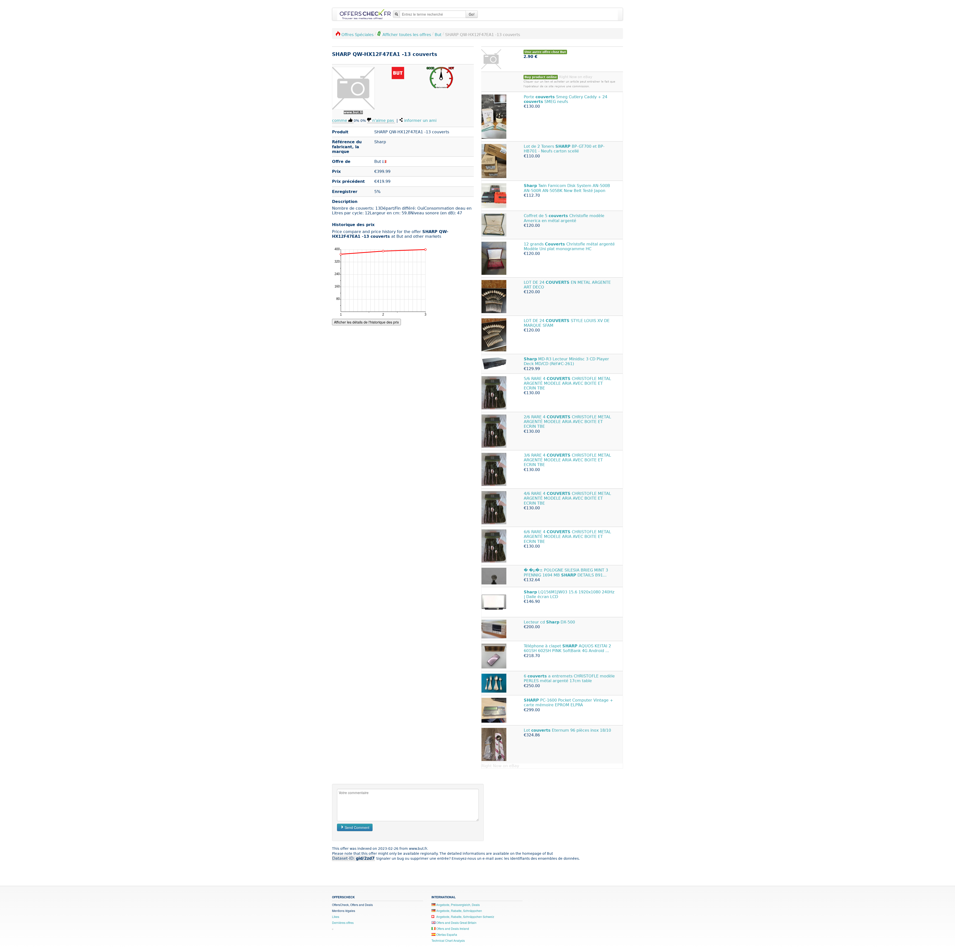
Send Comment (356, 827)
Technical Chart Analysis (448, 940)
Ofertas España (446, 934)
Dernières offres (343, 922)
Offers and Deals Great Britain (456, 922)
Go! (472, 14)
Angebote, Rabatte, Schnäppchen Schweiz (464, 916)
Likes (335, 916)
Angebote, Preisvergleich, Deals (457, 904)
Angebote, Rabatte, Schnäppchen (458, 910)
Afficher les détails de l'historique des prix (366, 322)
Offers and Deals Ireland (452, 928)
